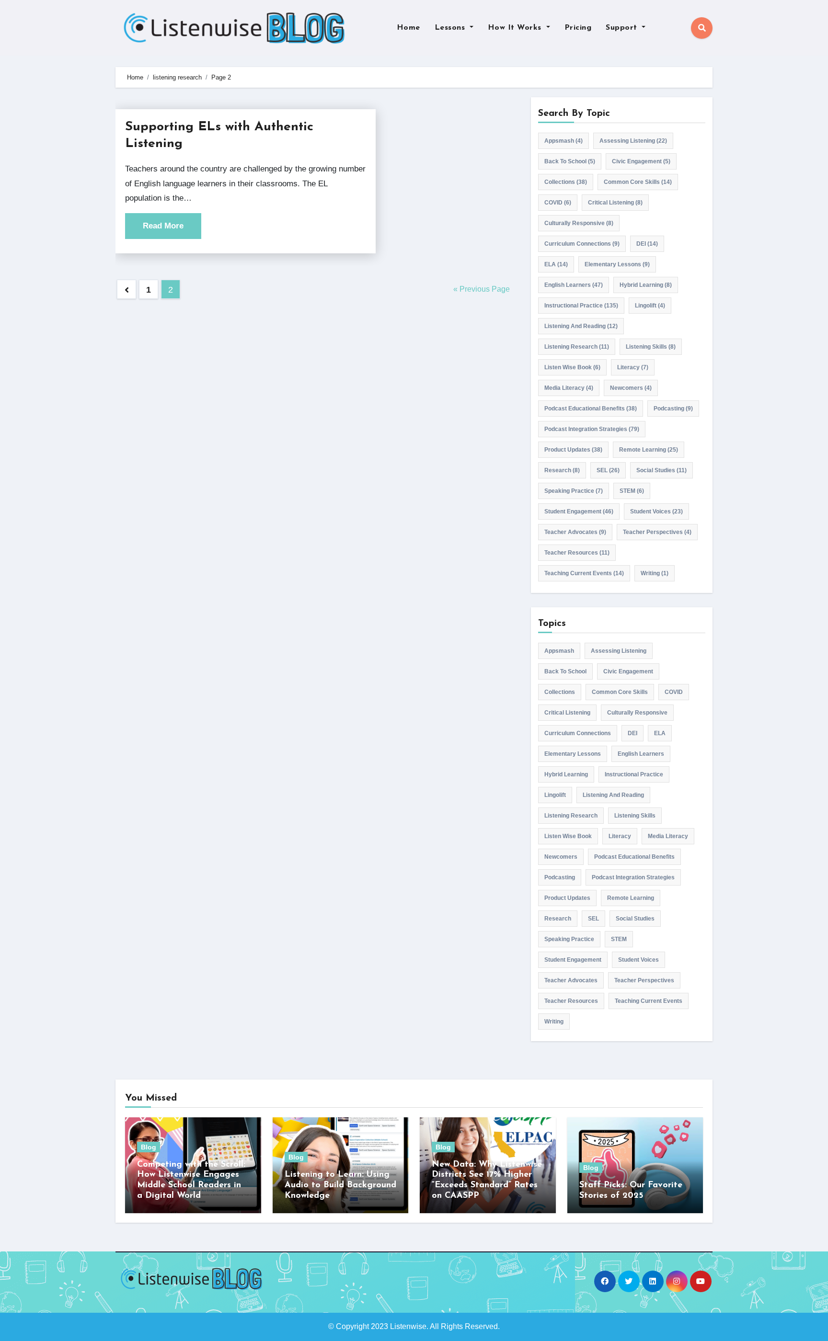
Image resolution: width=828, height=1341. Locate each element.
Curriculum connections (582, 243)
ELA (556, 264)
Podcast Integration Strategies (591, 429)
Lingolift (650, 305)
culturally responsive (578, 223)
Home (408, 28)
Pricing (578, 28)
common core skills (638, 182)
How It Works (516, 28)
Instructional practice (581, 305)
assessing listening (633, 140)
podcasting (673, 408)
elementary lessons (617, 264)
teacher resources (577, 552)
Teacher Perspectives (657, 532)
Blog (148, 1147)
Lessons (451, 28)
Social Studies (661, 470)
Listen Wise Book (572, 367)
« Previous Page (481, 289)
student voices (656, 511)
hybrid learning (646, 285)
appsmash (563, 140)
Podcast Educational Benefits (590, 408)
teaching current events (584, 573)
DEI (647, 243)
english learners (573, 285)
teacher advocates (575, 532)
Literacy (632, 367)
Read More (163, 225)
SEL (608, 470)
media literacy (568, 388)
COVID (557, 202)
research (562, 470)
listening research (576, 346)
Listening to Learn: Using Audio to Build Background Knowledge (340, 1185)
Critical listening (615, 202)
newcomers (631, 388)
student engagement (578, 511)
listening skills (651, 346)
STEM (632, 491)
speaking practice (573, 491)
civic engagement (641, 161)
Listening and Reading (581, 326)
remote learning (648, 449)
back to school (569, 161)
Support (623, 28)
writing (654, 573)
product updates (573, 449)
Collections (565, 182)
